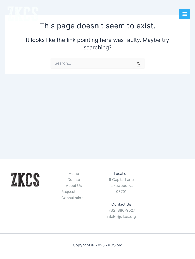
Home (74, 173)
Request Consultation (72, 194)
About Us (74, 185)
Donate (74, 179)
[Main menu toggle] (184, 14)
